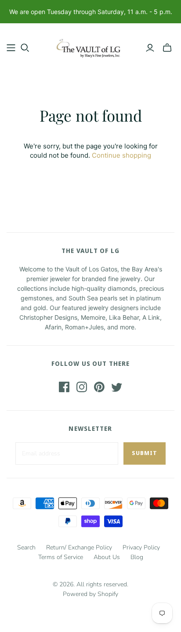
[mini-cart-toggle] (167, 48)
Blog (136, 557)
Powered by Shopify (90, 594)
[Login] (150, 48)
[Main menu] (11, 47)
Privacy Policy (141, 547)
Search (26, 547)
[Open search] (25, 47)
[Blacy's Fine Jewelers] (90, 46)
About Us (107, 557)
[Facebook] (64, 387)
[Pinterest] (99, 387)
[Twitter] (117, 387)
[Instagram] (81, 387)
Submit (144, 453)
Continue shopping (121, 155)
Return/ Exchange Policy (79, 547)
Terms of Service (60, 557)
